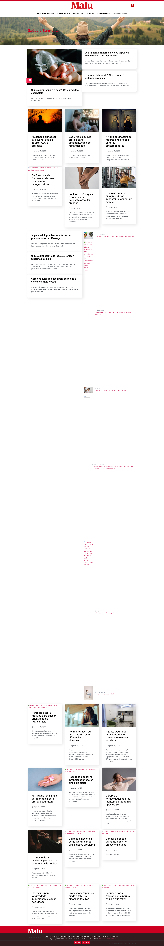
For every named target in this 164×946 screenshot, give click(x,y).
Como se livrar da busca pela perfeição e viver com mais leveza (53, 280)
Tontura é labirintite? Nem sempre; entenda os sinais (104, 76)
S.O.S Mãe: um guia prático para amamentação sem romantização (80, 141)
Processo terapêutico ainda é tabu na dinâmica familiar (81, 896)
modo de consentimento (107, 939)
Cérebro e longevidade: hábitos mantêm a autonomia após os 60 (118, 800)
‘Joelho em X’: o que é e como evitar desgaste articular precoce (81, 198)
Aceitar (77, 942)
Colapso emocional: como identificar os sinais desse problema (82, 841)
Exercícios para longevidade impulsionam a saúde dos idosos (44, 897)
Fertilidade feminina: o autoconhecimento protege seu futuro (45, 798)
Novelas (90, 13)
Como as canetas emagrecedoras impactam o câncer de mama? (119, 197)
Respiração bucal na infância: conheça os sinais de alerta (81, 779)
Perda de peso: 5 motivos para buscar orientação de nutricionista (44, 717)
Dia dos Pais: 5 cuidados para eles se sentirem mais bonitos (45, 860)
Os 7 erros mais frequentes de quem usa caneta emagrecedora (43, 180)
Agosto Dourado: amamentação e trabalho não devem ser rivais (117, 736)
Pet (82, 13)
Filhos (76, 13)
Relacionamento (103, 13)
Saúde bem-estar (120, 13)
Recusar (86, 942)
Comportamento (64, 13)
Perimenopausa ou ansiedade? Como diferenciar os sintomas (80, 736)
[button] (31, 5)
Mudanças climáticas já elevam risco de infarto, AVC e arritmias (44, 141)
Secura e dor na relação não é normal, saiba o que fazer (118, 896)
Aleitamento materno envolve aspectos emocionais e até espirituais (107, 54)
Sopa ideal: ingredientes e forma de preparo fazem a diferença (51, 237)
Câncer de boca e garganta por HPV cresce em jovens (116, 841)
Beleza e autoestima (45, 13)
